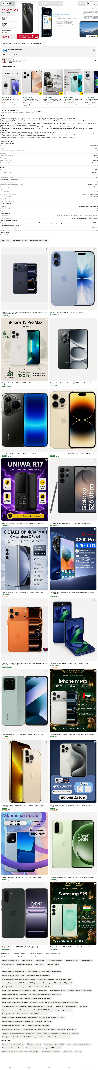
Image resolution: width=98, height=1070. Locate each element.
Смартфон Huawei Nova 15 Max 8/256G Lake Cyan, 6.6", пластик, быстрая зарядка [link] (73, 100)
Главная (10, 1067)
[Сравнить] (88, 3)
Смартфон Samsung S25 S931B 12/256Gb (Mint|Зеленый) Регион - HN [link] (70, 947)
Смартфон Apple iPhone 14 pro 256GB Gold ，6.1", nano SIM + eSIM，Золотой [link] (72, 454)
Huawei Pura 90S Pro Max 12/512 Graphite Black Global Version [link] (19, 454)
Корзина (68, 1067)
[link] (10, 960)
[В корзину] (20, 94)
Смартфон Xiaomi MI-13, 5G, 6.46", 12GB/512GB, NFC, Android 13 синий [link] (22, 877)
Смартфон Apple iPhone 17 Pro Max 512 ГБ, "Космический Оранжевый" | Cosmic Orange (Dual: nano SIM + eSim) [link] (24, 664)
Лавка (29, 1067)
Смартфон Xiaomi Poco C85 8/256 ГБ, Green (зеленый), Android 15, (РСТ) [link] (22, 734)
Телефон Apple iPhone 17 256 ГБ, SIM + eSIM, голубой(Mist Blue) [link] (68, 312)
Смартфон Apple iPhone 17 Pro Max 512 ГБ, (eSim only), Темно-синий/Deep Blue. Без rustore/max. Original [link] (24, 313)
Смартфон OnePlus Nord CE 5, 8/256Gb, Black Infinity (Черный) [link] (20, 947)
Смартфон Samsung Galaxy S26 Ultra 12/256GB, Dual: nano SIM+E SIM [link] (70, 523)
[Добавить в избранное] (91, 3)
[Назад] (3, 3)
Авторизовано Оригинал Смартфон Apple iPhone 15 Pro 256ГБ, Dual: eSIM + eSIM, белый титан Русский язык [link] (71, 806)
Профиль (88, 1067)
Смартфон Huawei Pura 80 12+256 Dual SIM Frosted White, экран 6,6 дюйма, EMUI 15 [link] (31, 100)
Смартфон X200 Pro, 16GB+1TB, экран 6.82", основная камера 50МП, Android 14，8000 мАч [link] (72, 593)
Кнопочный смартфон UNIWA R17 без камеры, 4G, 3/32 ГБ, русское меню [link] (23, 523)
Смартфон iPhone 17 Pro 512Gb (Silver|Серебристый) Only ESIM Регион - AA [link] (72, 734)
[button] (94, 50)
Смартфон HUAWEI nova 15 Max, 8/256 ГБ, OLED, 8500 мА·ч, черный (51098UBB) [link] (52, 100)
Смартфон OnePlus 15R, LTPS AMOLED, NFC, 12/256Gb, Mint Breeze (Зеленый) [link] (72, 877)
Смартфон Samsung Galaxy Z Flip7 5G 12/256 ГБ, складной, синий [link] (69, 663)
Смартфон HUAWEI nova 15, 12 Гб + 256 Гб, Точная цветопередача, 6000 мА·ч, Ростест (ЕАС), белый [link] (11, 100)
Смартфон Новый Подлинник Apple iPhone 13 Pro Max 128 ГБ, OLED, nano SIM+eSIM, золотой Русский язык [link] (23, 806)
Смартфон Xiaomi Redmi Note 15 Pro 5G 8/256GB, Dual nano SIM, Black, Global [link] (72, 383)
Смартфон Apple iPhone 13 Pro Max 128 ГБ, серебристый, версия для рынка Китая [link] (23, 383)
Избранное (49, 1067)
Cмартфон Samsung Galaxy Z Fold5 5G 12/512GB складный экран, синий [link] (22, 592)
